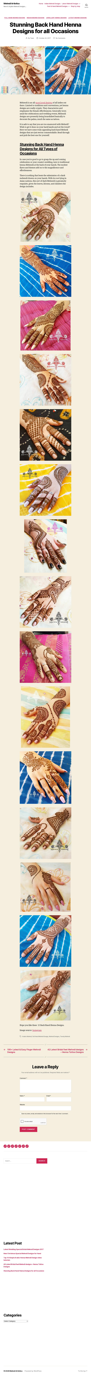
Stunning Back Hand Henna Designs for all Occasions (24, 1271)
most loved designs (44, 103)
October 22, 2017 (45, 38)
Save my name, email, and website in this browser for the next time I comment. (45, 1113)
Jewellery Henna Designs (56, 18)
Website (22, 1104)
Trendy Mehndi (65, 1036)
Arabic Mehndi (27, 1036)
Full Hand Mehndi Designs (14, 18)
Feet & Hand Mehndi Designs (57, 6)
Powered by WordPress (33, 1371)
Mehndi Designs (54, 1036)
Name (22, 1096)
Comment (23, 1078)
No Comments (60, 38)
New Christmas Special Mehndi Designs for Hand (22, 1253)
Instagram (37, 1030)
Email (48, 1096)
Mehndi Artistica (11, 3)
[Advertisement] (25, 1185)
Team (32, 38)
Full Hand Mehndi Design (40, 1036)
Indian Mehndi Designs (53, 4)
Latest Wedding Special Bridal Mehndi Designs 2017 (24, 1249)
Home (41, 4)
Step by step (75, 6)
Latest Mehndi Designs (70, 4)
